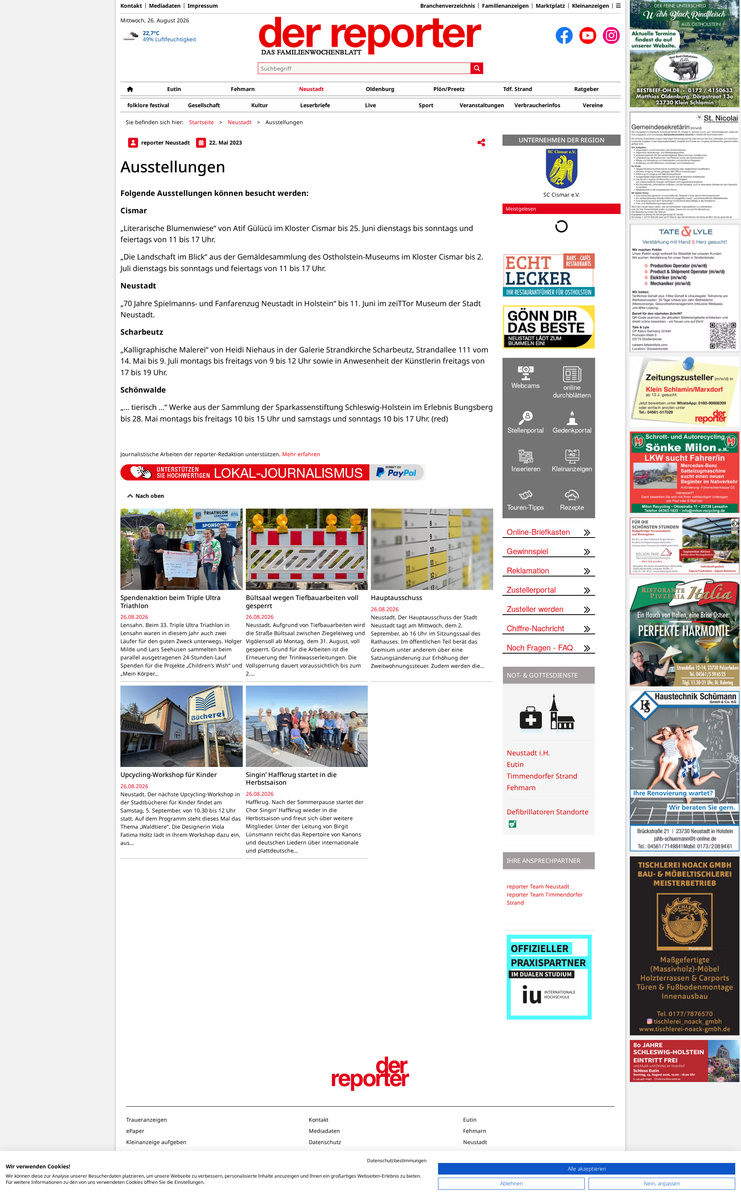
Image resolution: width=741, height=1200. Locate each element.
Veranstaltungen (482, 105)
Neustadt (311, 89)
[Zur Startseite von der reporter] (370, 35)
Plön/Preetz (449, 89)
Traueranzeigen (146, 1119)
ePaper (135, 1130)
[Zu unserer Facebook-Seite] (564, 35)
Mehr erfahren (301, 454)
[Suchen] (477, 68)
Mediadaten (165, 5)
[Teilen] (481, 143)
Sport (426, 105)
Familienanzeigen (505, 5)
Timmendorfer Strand (542, 775)
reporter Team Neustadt (538, 886)
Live (370, 105)
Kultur (259, 105)
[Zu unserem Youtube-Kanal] (587, 35)
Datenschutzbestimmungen (396, 1160)
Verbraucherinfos (537, 105)
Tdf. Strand (517, 89)
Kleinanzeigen (590, 5)
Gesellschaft (204, 105)
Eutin (174, 89)
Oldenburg (380, 89)
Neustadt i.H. (528, 752)
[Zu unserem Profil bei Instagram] (611, 35)
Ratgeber (586, 89)
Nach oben (149, 495)
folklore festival (148, 105)
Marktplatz (550, 5)
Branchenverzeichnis (447, 5)
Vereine (593, 105)
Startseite (201, 122)
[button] (618, 5)
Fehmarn (243, 89)
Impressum (203, 5)
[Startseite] (130, 89)
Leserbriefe (315, 105)
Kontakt (131, 5)
